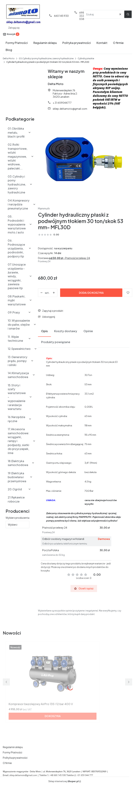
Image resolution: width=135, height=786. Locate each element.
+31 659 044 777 (85, 775)
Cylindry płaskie (86, 58)
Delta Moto (9, 58)
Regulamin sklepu (13, 747)
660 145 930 (61, 15)
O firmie (7, 762)
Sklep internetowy (63, 781)
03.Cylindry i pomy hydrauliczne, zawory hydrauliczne (46, 58)
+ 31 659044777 (62, 102)
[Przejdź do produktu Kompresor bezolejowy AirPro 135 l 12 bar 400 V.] (53, 672)
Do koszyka (53, 716)
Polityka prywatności (15, 757)
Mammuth (44, 208)
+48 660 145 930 (58, 775)
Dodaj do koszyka (91, 292)
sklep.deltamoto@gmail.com (70, 108)
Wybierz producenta (17, 517)
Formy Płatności (12, 752)
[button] (128, 14)
